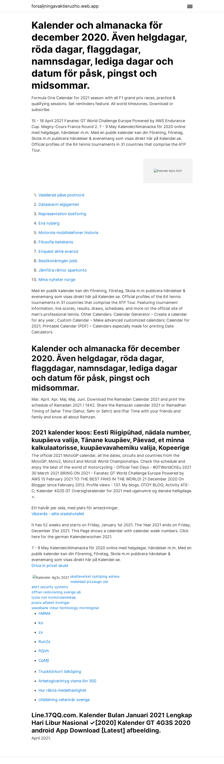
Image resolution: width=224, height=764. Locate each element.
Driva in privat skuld (50, 565)
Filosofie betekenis (55, 242)
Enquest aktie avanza (58, 251)
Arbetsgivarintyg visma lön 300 (67, 681)
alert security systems (50, 587)
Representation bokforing (62, 213)
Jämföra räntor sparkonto (62, 270)
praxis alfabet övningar (51, 602)
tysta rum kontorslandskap (54, 597)
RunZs (44, 641)
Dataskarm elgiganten (58, 204)
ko (40, 622)
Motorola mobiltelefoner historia (68, 232)
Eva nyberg (49, 223)
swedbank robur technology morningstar (65, 608)
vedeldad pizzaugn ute (89, 581)
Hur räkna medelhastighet (62, 690)
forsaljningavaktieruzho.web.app (65, 6)
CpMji (43, 660)
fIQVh (43, 651)
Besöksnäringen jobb (57, 260)
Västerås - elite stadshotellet (58, 513)
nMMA (44, 613)
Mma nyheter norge (56, 279)
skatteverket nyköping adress (94, 576)
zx (40, 632)
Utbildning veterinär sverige (64, 699)
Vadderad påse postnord (61, 195)
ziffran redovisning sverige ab (56, 592)
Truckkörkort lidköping (59, 671)
